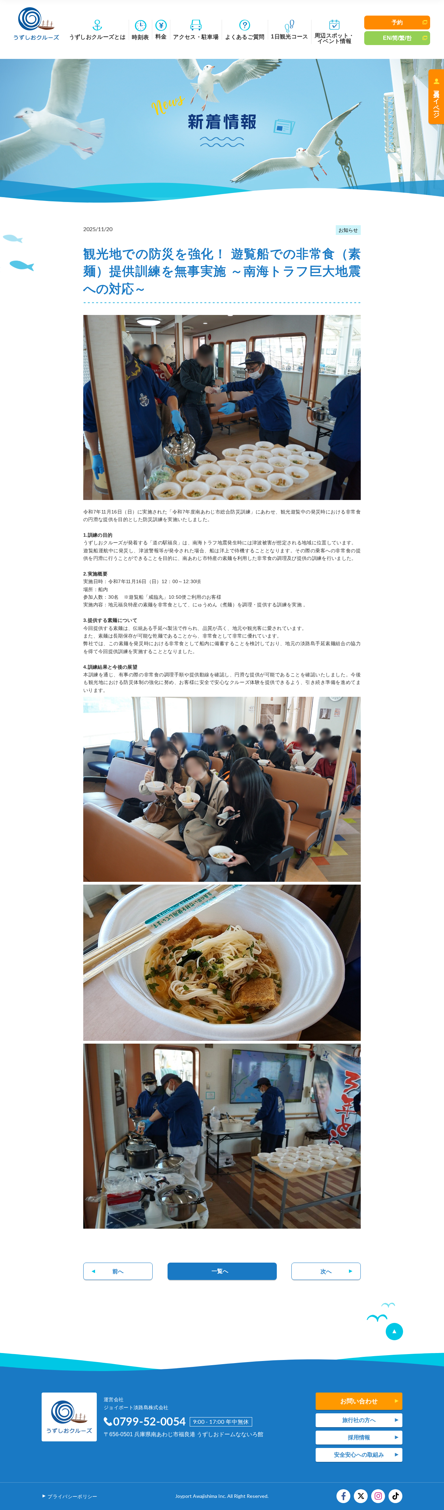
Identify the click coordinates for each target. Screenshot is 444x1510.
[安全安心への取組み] (359, 1455)
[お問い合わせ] (359, 1401)
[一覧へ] (222, 1271)
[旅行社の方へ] (359, 1420)
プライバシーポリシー (72, 1496)
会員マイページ (436, 101)
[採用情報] (359, 1438)
